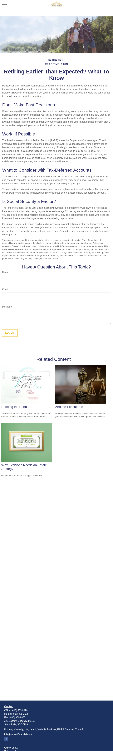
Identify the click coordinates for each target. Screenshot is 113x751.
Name (5, 272)
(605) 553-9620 (19, 710)
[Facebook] (6, 739)
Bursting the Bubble (15, 407)
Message (7, 306)
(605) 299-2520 (21, 714)
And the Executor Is (69, 407)
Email (5, 289)
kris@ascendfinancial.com (18, 734)
